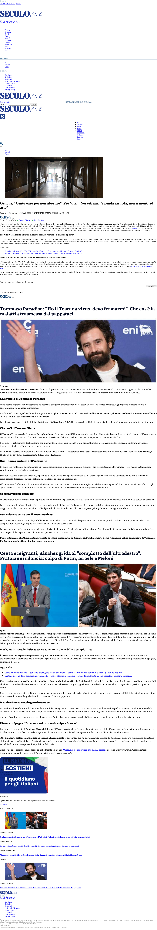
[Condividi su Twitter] (10, 218)
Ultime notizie (10, 83)
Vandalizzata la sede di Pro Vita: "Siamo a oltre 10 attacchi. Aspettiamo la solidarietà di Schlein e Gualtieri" (43, 251)
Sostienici (8, 79)
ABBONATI (10, 4)
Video (7, 36)
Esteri (7, 34)
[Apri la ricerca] (1, 144)
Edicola (3, 4)
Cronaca (8, 32)
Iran (6, 62)
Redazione (8, 77)
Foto (6, 51)
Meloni (7, 65)
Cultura (7, 42)
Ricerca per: (4, 104)
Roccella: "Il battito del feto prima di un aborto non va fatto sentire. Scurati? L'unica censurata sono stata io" (44, 253)
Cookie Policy (10, 87)
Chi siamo (8, 75)
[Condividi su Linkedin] (4, 218)
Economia (8, 40)
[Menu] (1, 146)
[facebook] (1, 2)
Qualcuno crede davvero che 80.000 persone (85, 749)
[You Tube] (3, 2)
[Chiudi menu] (1, 20)
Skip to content (5, 102)
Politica (7, 30)
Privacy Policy (10, 89)
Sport (7, 46)
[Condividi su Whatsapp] (7, 218)
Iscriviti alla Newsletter (13, 81)
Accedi (18, 4)
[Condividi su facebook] (1, 218)
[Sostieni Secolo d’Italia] (24, 793)
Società (7, 38)
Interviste (8, 48)
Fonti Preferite (39, 220)
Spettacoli (8, 44)
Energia (80, 137)
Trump (7, 67)
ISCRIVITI (4, 805)
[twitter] (5, 2)
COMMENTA (151, 286)
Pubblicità (8, 85)
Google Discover (25, 220)
